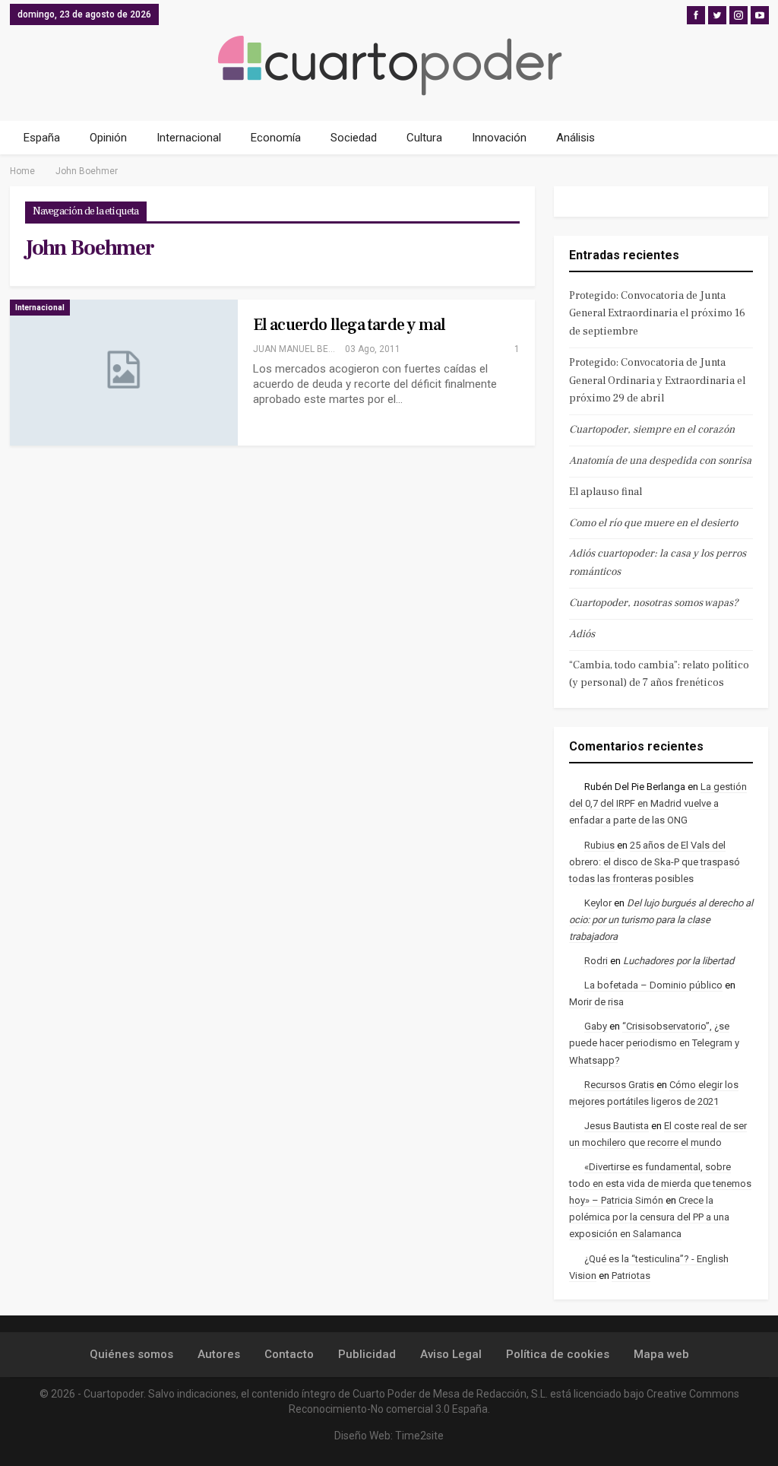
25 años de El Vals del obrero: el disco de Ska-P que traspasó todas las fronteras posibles (654, 861)
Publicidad (367, 1354)
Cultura (424, 137)
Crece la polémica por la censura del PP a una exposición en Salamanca (649, 1217)
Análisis (575, 137)
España (42, 137)
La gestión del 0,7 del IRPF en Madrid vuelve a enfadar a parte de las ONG (658, 803)
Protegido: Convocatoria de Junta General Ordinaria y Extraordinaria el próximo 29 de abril (657, 381)
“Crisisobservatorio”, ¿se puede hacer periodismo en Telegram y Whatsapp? (654, 1042)
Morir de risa (596, 1001)
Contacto (289, 1354)
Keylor (598, 903)
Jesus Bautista (616, 1125)
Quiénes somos (131, 1354)
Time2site (419, 1436)
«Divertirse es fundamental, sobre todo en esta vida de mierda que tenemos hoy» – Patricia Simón (660, 1183)
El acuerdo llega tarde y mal (349, 324)
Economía (276, 137)
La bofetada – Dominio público (653, 985)
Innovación (499, 137)
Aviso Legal (451, 1354)
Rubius (599, 845)
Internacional (189, 137)
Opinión (108, 137)
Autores (219, 1354)
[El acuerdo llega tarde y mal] (124, 373)
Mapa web (661, 1354)
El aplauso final (605, 492)
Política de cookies (557, 1354)
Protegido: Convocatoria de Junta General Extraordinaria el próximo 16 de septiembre (657, 314)
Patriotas (631, 1275)
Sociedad (353, 137)
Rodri (596, 960)
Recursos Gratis (619, 1084)
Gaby (595, 1026)
